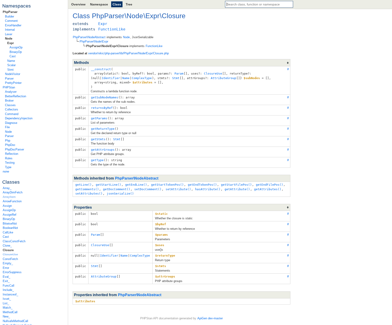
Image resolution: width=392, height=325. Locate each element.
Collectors (11, 109)
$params (161, 234)
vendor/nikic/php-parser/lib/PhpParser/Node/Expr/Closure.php (128, 53)
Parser (9, 78)
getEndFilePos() (269, 184)
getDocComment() (116, 189)
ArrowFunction (12, 201)
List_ (6, 303)
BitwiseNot (10, 223)
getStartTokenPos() (167, 184)
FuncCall (8, 285)
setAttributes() (89, 193)
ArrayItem (9, 197)
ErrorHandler (13, 25)
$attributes (85, 301)
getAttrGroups (103, 149)
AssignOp (16, 47)
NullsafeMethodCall (15, 321)
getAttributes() (267, 189)
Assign (7, 206)
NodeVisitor (12, 74)
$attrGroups (165, 276)
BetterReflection (15, 96)
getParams (99, 118)
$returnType (165, 255)
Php (7, 140)
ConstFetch (10, 259)
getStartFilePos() (236, 184)
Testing (10, 162)
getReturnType (103, 128)
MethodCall (10, 312)
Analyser (11, 91)
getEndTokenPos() (202, 184)
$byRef (160, 224)
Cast (13, 56)
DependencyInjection (18, 118)
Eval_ (6, 276)
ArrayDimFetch (12, 192)
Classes (10, 105)
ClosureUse (10, 254)
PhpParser (10, 12)
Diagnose (11, 123)
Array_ (7, 188)
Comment (11, 20)
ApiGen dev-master (210, 318)
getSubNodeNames (104, 97)
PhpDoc (10, 145)
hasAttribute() (207, 189)
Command (11, 114)
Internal (10, 29)
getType (97, 160)
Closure (8, 250)
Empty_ (8, 263)
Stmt (10, 69)
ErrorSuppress (12, 272)
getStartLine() (108, 184)
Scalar (11, 65)
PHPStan (9, 87)
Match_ (7, 307)
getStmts (98, 139)
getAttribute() (237, 189)
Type (8, 167)
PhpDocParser (14, 149)
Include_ (8, 290)
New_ (6, 316)
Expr (10, 43)
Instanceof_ (10, 294)
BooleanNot (10, 228)
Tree (129, 4)
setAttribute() (178, 189)
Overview (78, 4)
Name (11, 60)
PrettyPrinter (13, 83)
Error (6, 268)
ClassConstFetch (14, 241)
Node (8, 38)
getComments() (87, 189)
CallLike (8, 232)
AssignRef (9, 214)
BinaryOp (16, 52)
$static (161, 213)
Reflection (11, 153)
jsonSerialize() (120, 193)
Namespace (99, 4)
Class (117, 4)
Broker (9, 100)
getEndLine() (136, 184)
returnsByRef (102, 108)
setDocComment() (148, 189)
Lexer (8, 34)
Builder (9, 16)
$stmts (160, 266)
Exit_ (6, 281)
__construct (101, 69)
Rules (8, 158)
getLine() (83, 184)
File (7, 127)
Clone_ (7, 245)
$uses (159, 245)
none (6, 171)
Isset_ (7, 298)
